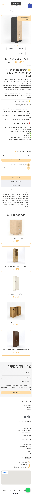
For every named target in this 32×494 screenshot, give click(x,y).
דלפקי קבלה (27, 428)
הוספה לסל (14, 160)
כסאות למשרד (26, 435)
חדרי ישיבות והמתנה (24, 446)
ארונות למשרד (19, 11)
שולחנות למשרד (26, 426)
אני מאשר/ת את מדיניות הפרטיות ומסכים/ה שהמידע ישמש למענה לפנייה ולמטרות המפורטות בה (16, 387)
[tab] (16, 178)
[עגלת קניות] (3, 3)
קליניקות (11, 48)
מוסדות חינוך (27, 444)
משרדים (21, 48)
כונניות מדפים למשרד (24, 430)
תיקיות (12, 11)
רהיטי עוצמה (27, 11)
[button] (30, 6)
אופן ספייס (27, 453)
